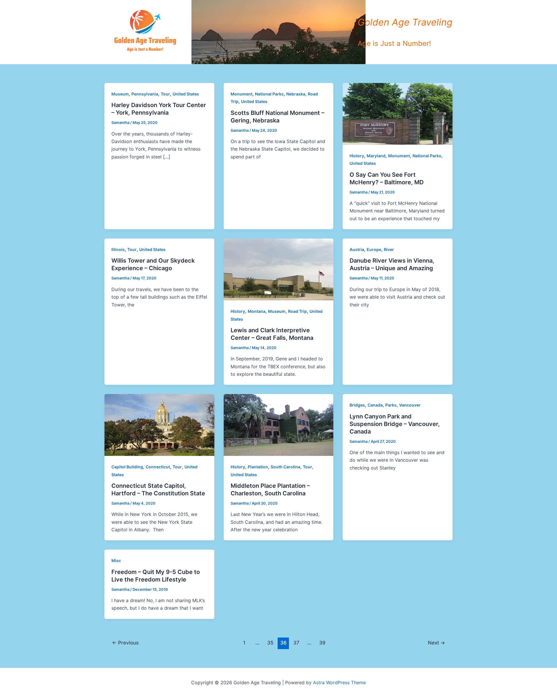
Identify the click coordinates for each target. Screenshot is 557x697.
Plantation (258, 466)
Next (436, 643)
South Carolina (285, 466)
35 (270, 643)
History (357, 155)
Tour (165, 93)
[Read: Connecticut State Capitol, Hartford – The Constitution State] (159, 424)
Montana (256, 311)
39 (322, 643)
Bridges (357, 404)
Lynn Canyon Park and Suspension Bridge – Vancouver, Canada (395, 424)
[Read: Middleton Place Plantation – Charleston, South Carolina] (279, 424)
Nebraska (295, 93)
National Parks (269, 93)
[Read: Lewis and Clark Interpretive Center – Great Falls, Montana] (279, 269)
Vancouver (410, 404)
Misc (116, 560)
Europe (374, 249)
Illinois (118, 249)
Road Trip (297, 311)
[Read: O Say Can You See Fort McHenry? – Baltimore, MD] (398, 113)
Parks (391, 404)
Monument (241, 93)
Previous (125, 643)
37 (296, 643)
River (389, 249)
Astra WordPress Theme (339, 682)
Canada (375, 404)
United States (186, 93)
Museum (120, 93)
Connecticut (158, 466)
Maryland (376, 155)
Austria (357, 249)
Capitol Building (127, 466)
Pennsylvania (144, 93)
